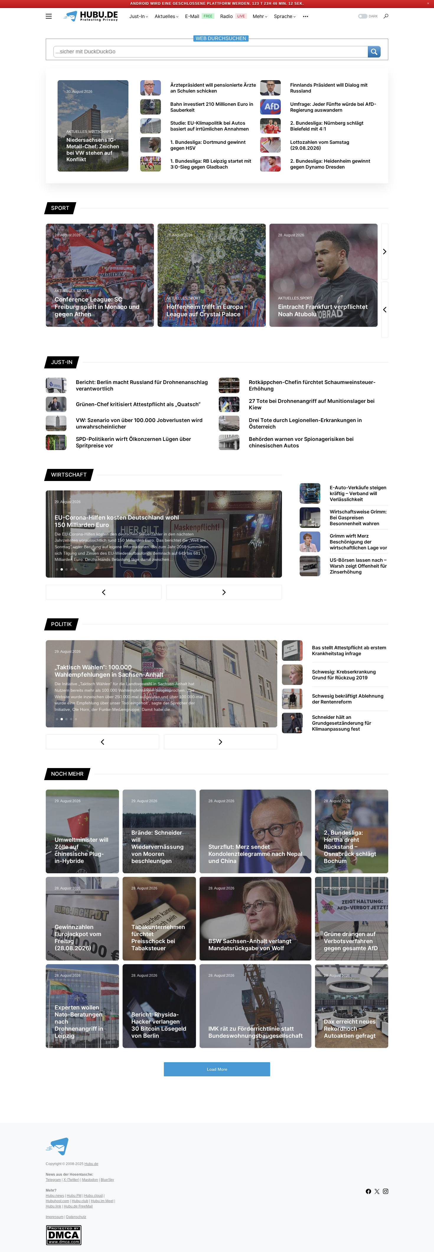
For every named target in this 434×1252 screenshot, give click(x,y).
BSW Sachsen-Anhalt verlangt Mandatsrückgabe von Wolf (249, 945)
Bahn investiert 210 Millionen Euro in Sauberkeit (211, 107)
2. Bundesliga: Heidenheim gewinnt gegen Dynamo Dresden (330, 164)
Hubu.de (91, 1164)
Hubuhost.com (57, 1201)
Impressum (54, 1217)
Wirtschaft (99, 132)
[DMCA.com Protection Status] (63, 1235)
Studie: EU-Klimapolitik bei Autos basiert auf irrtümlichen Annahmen (209, 126)
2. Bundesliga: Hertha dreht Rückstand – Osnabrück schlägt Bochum (350, 846)
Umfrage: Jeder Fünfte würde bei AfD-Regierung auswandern (333, 107)
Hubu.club (80, 1201)
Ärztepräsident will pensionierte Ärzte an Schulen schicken (213, 88)
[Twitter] (377, 1191)
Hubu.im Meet (102, 1201)
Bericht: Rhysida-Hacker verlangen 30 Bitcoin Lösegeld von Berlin (158, 1025)
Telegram (53, 1180)
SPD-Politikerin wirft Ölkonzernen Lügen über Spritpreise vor (133, 442)
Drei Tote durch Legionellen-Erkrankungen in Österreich (305, 423)
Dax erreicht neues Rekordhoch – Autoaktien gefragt (350, 1028)
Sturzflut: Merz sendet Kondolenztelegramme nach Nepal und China (255, 853)
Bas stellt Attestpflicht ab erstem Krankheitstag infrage (349, 650)
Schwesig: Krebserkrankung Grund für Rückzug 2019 (344, 675)
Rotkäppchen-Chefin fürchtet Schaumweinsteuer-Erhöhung (312, 385)
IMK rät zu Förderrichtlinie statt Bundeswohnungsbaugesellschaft (255, 1032)
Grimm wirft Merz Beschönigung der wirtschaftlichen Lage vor (358, 542)
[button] (49, 16)
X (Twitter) (71, 1180)
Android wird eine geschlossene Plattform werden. (191, 3)
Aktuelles (76, 132)
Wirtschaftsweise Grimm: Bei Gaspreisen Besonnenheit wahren (358, 517)
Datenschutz (76, 1217)
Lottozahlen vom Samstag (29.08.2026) (319, 145)
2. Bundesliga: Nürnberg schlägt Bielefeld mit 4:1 (326, 126)
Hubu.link (53, 1206)
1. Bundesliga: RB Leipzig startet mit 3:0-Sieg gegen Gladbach (210, 164)
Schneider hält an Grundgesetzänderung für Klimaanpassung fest (341, 723)
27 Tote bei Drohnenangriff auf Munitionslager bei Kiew (312, 404)
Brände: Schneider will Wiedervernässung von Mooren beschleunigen (157, 846)
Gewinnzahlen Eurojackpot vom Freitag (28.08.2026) (78, 937)
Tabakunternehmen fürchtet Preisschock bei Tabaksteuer (158, 937)
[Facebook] (368, 1191)
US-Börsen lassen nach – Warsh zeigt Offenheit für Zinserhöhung (358, 566)
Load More (217, 1069)
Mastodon (90, 1180)
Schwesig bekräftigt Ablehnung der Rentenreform (348, 699)
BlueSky (107, 1180)
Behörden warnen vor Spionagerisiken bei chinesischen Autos (301, 442)
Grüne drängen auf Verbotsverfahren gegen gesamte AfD (351, 941)
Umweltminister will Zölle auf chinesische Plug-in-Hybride (81, 850)
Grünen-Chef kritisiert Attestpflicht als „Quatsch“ (138, 404)
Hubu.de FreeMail (78, 1206)
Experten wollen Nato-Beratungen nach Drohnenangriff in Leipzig (79, 1021)
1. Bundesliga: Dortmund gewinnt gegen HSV (208, 145)
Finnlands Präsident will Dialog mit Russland (329, 88)
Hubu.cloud (93, 1196)
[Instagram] (385, 1191)
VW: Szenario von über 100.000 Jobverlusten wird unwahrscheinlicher (139, 423)
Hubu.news (55, 1196)
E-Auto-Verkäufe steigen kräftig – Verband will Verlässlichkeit (358, 493)
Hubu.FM (74, 1196)
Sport (84, 298)
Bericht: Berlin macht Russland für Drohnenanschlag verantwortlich (142, 385)
